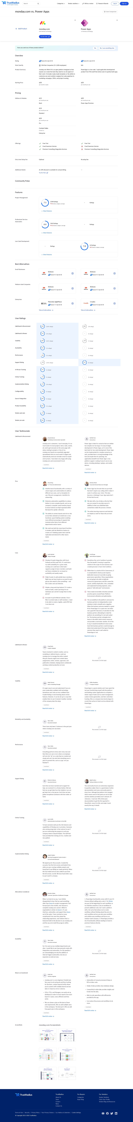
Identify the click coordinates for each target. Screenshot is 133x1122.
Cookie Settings (76, 1112)
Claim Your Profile (104, 1099)
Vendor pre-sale (19, 420)
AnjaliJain (50, 974)
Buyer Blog (80, 1099)
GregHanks (50, 646)
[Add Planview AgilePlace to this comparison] (72, 303)
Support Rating (19, 362)
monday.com (44, 29)
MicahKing (50, 482)
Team (57, 1099)
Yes (95, 48)
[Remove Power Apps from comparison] (117, 20)
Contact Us (59, 1106)
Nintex (111, 901)
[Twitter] (111, 1113)
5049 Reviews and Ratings (45, 31)
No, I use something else (107, 48)
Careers (58, 1101)
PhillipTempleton (94, 682)
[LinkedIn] (116, 1113)
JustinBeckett (51, 554)
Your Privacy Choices (48, 1112)
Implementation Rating (22, 384)
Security (27, 1112)
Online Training (19, 377)
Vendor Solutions (104, 1097)
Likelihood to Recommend (22, 326)
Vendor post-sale (20, 413)
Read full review (47, 468)
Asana (51, 903)
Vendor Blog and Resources (107, 1101)
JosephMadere (51, 855)
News (57, 1104)
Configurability (19, 391)
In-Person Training (20, 369)
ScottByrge (92, 554)
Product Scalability (20, 406)
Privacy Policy (35, 1112)
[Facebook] (107, 1113)
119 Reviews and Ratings (87, 31)
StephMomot (51, 682)
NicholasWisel (93, 482)
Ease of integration (20, 398)
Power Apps (86, 29)
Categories (60, 3)
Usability (17, 341)
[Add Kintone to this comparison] (72, 273)
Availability (18, 348)
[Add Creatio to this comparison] (114, 303)
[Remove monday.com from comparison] (75, 20)
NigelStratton (93, 780)
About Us (58, 1097)
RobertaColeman (52, 780)
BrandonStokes (51, 893)
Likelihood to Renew (21, 333)
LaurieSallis (50, 819)
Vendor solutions (73, 3)
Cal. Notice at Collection (63, 1112)
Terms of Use (19, 1112)
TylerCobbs (50, 720)
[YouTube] (103, 1113)
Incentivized (46, 464)
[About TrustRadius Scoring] (40, 61)
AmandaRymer (51, 438)
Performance (19, 355)
